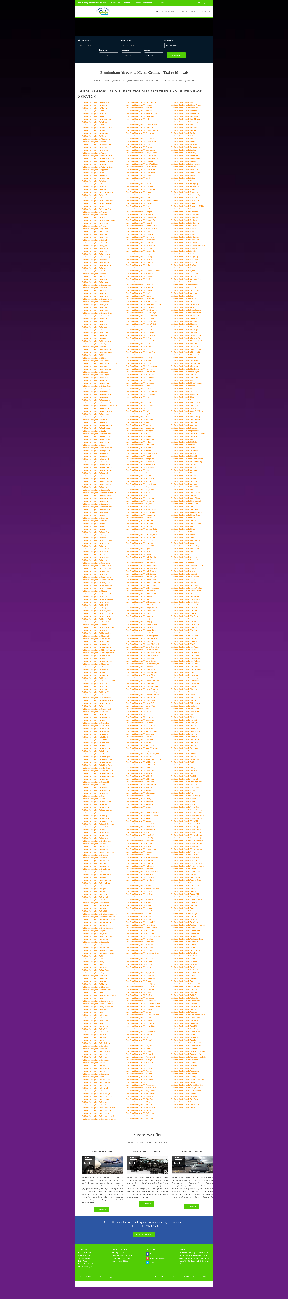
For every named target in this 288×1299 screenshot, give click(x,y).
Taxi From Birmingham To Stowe (183, 518)
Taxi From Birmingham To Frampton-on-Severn (99, 1119)
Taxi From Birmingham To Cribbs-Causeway (98, 821)
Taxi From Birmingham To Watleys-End (185, 916)
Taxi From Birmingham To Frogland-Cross (141, 113)
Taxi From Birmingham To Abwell (94, 116)
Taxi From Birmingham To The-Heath (184, 630)
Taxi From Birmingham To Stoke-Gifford (185, 498)
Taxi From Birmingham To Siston (183, 386)
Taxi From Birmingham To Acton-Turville (96, 119)
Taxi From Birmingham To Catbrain (94, 574)
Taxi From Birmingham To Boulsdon (95, 392)
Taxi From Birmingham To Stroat (183, 529)
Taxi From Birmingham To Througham (185, 683)
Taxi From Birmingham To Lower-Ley (140, 667)
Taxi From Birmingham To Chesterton (95, 644)
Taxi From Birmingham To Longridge (139, 627)
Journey (147, 50)
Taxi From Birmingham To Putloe (183, 178)
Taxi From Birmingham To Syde (182, 563)
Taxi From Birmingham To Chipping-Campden (98, 650)
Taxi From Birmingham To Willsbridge (184, 998)
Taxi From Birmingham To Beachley (95, 296)
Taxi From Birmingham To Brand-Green (96, 436)
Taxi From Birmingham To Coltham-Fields (97, 765)
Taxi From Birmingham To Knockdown (140, 515)
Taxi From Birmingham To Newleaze (139, 894)
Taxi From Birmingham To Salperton (184, 282)
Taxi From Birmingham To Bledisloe (95, 378)
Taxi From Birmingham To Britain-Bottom (97, 467)
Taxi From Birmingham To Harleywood (140, 245)
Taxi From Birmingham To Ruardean (184, 248)
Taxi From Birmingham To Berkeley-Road (97, 316)
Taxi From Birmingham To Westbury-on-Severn (188, 925)
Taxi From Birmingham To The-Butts (184, 608)
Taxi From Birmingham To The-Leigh (184, 636)
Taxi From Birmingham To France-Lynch (141, 102)
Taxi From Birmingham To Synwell (183, 568)
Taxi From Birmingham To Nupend (139, 967)
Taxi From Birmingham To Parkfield (139, 1077)
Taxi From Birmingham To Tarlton (183, 579)
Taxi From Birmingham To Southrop (184, 428)
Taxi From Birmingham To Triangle (183, 756)
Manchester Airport (85, 1267)
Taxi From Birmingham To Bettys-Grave (96, 327)
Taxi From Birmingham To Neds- (138, 855)
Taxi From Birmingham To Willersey (184, 992)
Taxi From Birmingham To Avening (94, 212)
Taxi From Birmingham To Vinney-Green (185, 872)
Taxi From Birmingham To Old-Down (140, 992)
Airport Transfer (102, 1151)
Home (156, 11)
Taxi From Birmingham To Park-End (139, 1068)
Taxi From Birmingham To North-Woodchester (143, 936)
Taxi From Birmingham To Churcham (95, 664)
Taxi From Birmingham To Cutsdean (95, 838)
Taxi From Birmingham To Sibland (183, 374)
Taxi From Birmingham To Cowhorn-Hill (96, 802)
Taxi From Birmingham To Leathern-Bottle (141, 529)
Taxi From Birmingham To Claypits (94, 686)
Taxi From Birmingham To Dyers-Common (97, 928)
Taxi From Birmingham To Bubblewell (95, 515)
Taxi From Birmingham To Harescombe (140, 240)
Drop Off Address (128, 40)
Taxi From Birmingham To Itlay (137, 433)
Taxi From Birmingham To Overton (139, 1034)
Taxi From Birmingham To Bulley (94, 524)
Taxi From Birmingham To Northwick (139, 950)
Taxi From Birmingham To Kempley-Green (141, 453)
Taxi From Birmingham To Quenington (185, 186)
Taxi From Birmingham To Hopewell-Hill (141, 377)
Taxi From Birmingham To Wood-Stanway (186, 1026)
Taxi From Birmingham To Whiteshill (184, 961)
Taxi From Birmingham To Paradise (139, 1065)
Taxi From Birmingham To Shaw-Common (186, 335)
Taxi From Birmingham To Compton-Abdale (98, 771)
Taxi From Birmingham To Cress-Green (96, 818)
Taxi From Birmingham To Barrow (94, 268)
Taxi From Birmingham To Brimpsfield (95, 462)
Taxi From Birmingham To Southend (184, 425)
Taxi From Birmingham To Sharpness (184, 332)
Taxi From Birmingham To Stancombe (184, 450)
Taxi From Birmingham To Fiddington (95, 1060)
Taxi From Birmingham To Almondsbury (96, 139)
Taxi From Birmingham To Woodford (184, 1040)
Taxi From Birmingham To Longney (139, 622)
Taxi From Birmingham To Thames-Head (185, 599)
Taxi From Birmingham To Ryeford (183, 265)
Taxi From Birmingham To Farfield (94, 1049)
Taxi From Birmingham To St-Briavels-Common (188, 433)
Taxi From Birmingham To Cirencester (95, 675)
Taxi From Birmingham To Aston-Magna (96, 198)
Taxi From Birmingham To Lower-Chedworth (142, 644)
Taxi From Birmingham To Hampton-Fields (141, 217)
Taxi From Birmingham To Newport (139, 902)
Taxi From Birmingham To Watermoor (184, 911)
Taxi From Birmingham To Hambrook (139, 209)
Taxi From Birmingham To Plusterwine (185, 113)
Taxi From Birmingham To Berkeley (95, 319)
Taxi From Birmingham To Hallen (138, 198)
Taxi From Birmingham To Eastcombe (95, 942)
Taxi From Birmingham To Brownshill (95, 512)
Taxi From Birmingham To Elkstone (94, 981)
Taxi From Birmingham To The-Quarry (185, 655)
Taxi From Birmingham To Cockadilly (95, 723)
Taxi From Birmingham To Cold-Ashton (96, 734)
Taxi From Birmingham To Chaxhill (94, 630)
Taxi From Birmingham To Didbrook (95, 858)
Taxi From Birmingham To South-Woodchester (187, 419)
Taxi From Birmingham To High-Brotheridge (142, 316)
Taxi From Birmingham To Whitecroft (184, 959)
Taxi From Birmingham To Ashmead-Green (97, 192)
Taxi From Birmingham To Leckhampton (141, 537)
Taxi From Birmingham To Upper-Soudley (186, 846)
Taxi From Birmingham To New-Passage (140, 877)
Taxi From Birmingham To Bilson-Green (96, 341)
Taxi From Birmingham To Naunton (139, 852)
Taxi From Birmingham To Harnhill (139, 248)
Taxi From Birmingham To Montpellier (140, 801)
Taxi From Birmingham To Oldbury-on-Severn (143, 1003)
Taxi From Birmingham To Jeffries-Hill (140, 439)
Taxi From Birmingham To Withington (184, 1023)
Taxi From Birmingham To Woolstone (184, 1065)
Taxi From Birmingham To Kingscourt (140, 490)
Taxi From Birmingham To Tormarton (184, 728)
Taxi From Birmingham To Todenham (184, 725)
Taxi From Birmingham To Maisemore (140, 720)
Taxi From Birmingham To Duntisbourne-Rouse (99, 919)
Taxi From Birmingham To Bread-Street (96, 439)
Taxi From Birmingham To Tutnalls (183, 773)
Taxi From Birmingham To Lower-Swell (140, 700)
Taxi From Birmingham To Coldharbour (96, 743)
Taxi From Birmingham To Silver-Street (185, 380)
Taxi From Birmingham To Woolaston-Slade (186, 1054)
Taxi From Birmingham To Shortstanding (185, 363)
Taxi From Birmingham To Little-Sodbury (141, 585)
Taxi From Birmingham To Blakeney (95, 372)
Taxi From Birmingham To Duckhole (95, 900)
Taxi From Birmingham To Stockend (184, 495)
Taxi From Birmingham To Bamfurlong (96, 257)
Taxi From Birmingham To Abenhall (95, 108)
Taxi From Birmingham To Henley (138, 296)
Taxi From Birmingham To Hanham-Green (141, 228)
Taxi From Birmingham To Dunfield (94, 908)
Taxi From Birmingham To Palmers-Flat (140, 1057)
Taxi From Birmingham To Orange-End (140, 1023)
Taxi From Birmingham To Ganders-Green (141, 125)
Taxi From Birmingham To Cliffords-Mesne (97, 700)
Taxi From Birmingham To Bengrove (95, 305)
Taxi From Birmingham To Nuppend (139, 970)
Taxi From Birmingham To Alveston (94, 147)
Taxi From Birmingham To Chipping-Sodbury (98, 653)
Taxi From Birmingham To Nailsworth (140, 841)
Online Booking (168, 11)
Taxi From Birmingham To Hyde (138, 411)
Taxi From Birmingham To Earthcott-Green (97, 936)
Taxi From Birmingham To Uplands (183, 799)
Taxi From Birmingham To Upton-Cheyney (186, 863)
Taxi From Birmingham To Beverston (95, 330)
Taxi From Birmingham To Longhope (139, 616)
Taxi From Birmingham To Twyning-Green (186, 782)
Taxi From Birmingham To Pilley (138, 1102)
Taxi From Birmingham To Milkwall (139, 776)
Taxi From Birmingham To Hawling (139, 276)
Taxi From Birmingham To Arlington (95, 181)
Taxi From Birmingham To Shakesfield (185, 327)
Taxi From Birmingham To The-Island (184, 633)
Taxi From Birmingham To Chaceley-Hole (97, 585)
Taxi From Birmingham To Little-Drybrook (141, 565)
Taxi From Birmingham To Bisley (94, 355)
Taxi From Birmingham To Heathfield (139, 287)
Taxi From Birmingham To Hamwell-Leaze (141, 226)
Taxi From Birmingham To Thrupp (183, 686)
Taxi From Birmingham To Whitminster (185, 970)
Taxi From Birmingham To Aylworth (95, 229)
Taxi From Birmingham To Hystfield (139, 414)
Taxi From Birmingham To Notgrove (139, 959)
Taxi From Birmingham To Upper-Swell (185, 852)
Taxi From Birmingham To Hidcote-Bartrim (141, 310)
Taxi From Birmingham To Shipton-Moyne (186, 349)
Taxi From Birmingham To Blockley (95, 380)
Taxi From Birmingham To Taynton (183, 582)
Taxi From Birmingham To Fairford (94, 1029)
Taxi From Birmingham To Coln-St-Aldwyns (98, 759)
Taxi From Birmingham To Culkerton (95, 835)
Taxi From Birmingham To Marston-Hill (140, 740)
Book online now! (144, 1234)
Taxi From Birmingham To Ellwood (94, 984)
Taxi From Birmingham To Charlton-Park (96, 619)
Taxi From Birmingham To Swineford (184, 560)
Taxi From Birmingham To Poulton (183, 139)
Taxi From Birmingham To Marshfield (139, 737)
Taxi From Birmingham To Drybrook (95, 897)
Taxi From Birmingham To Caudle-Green (96, 577)
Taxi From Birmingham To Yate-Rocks (184, 1099)
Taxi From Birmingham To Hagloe (138, 192)
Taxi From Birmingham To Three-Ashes (185, 681)
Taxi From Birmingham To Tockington (184, 720)
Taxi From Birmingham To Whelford (184, 953)
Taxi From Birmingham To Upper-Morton (186, 832)
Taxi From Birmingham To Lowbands (139, 633)
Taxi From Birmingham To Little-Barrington (142, 560)
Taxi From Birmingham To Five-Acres (95, 1068)
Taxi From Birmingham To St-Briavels (184, 436)
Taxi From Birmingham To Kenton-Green (141, 464)
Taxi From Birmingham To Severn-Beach (185, 316)
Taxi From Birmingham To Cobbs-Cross (96, 717)
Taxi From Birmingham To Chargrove (95, 608)
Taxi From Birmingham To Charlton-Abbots (97, 613)
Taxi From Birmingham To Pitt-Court (139, 1119)
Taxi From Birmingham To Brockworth (96, 490)
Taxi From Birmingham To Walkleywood (185, 877)
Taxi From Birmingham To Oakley (138, 981)
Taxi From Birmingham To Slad (182, 389)
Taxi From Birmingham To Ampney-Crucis (97, 156)
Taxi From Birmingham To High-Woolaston (142, 324)
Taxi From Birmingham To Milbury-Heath (141, 770)
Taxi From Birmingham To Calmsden (95, 552)
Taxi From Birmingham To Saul (182, 296)
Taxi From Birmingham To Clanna (94, 678)
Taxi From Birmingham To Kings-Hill (139, 481)
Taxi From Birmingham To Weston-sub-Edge (187, 939)
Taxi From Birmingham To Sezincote (184, 318)
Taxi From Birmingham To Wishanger (184, 1020)
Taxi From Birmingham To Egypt (93, 973)
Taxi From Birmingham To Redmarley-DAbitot (188, 206)
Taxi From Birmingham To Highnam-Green (141, 335)
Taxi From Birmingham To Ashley (94, 189)
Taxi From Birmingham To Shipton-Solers (186, 355)
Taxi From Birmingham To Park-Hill (139, 1071)
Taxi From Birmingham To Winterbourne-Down (188, 1015)
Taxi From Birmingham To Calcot (94, 546)
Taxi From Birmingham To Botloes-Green (96, 386)
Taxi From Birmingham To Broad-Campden (97, 470)
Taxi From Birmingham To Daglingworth (96, 841)
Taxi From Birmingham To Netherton (139, 869)
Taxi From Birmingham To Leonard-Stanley (142, 546)
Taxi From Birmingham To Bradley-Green (97, 425)
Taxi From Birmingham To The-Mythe (184, 641)
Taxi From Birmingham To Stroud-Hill (184, 535)
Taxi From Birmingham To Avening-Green (97, 209)
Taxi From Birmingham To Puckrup (183, 167)
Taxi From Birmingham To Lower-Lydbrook (142, 672)
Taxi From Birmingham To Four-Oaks (95, 1099)
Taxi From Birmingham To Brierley (94, 456)
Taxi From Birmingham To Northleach (140, 942)
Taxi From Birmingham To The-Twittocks (186, 669)
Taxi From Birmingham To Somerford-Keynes (187, 411)
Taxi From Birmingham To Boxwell (94, 422)
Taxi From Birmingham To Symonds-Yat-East (187, 565)
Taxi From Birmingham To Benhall (94, 307)
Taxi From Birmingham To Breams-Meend (97, 448)
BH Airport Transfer (196, 1253)
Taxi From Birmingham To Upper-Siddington (187, 841)
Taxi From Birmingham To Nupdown (139, 964)
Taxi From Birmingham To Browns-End (96, 510)
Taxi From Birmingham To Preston (183, 150)
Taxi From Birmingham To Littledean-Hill (141, 594)
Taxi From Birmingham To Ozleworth (139, 1048)
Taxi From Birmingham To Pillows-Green (141, 1107)
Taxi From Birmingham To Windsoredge (185, 1006)
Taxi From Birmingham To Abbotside (95, 105)
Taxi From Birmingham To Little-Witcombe (141, 591)
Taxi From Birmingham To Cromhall (95, 827)
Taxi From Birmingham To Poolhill (183, 125)
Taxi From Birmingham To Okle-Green (140, 987)
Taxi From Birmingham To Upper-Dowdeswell (187, 815)
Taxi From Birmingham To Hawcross (139, 268)
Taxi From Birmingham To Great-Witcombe (142, 167)
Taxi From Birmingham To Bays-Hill (95, 290)
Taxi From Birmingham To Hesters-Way (140, 299)
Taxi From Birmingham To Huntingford (140, 405)
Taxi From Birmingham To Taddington (184, 574)
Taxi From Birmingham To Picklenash (139, 1096)
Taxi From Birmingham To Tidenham (184, 700)
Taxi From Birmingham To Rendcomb (184, 212)
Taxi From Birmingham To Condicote (95, 779)
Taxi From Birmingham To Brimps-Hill (96, 459)
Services (181, 11)
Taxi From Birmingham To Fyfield (138, 119)
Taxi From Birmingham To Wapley (183, 891)
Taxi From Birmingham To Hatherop (139, 265)
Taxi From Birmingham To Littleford (139, 599)
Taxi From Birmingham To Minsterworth (140, 787)
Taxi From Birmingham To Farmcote (95, 1054)
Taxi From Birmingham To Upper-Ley (184, 827)
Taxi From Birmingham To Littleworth (140, 605)
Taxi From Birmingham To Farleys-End (96, 1051)
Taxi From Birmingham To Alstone (94, 142)
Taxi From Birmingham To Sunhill (183, 551)
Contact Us (205, 11)
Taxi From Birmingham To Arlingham (95, 178)
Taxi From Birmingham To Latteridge (139, 523)
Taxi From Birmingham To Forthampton (96, 1082)
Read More (101, 1209)
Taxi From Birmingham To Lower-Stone (140, 697)
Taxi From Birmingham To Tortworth (184, 734)
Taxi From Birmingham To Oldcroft (139, 1009)
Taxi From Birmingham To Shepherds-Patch (186, 341)
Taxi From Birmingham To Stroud (183, 537)
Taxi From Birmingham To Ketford (138, 470)
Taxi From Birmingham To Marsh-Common (142, 731)
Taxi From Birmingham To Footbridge (95, 1074)
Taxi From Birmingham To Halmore (139, 203)
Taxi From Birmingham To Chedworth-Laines (98, 633)
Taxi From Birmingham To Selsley (183, 307)
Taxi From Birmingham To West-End (184, 919)
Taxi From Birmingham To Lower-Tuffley (141, 703)
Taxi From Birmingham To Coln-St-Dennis (97, 762)
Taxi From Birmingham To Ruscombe (184, 259)
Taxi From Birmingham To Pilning (138, 1110)
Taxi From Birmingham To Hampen (139, 212)
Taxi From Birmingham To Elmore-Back (96, 990)
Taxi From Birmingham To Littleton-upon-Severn (143, 602)
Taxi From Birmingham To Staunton (184, 481)
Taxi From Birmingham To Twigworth (184, 779)
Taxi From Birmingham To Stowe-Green (185, 515)
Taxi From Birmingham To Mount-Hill (140, 824)
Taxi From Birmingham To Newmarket (140, 897)
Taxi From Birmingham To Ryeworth (184, 268)
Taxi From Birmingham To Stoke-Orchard (186, 501)
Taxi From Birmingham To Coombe (94, 787)
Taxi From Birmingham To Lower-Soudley (141, 692)
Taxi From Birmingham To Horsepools (140, 383)
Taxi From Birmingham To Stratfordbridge (186, 523)
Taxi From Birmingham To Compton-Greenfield (99, 776)
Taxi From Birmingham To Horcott (138, 380)
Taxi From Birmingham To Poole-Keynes (185, 122)
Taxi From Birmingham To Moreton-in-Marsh (142, 813)
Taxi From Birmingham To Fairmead (95, 1032)
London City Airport (85, 1264)
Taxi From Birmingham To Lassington (140, 521)
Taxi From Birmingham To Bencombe (95, 302)
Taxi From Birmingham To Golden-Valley (141, 141)
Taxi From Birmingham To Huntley (139, 408)
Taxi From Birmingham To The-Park (184, 644)
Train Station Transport (147, 1151)
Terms (102, 1277)
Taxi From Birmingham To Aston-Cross (96, 195)
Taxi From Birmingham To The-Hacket (185, 624)
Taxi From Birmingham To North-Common (141, 928)
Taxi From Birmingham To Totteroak (184, 737)
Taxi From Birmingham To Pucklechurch (185, 164)
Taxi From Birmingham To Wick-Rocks (185, 978)
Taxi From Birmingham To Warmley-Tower (186, 900)
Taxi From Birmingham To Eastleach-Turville (98, 953)
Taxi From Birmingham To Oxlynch (139, 1046)
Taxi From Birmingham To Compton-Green (97, 773)
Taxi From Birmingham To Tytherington (185, 787)
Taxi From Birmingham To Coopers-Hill (96, 793)
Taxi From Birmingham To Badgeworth (96, 234)
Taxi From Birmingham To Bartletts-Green (97, 271)
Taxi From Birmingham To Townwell (184, 745)
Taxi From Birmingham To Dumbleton (95, 905)
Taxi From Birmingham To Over (137, 1029)
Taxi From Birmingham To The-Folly (184, 622)
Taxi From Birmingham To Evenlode (95, 1015)
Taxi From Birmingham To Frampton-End (96, 1113)
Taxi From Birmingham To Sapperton (184, 293)
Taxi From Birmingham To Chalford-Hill (96, 594)
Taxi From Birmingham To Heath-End (140, 285)
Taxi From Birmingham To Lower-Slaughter (142, 689)
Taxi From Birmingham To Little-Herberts (141, 571)
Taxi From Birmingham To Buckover (95, 521)
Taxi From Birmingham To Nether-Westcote (142, 857)
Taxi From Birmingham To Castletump (95, 571)
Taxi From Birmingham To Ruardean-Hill (185, 243)
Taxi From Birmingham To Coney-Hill (95, 782)
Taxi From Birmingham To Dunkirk (94, 911)
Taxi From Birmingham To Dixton (94, 863)
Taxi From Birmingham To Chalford (94, 597)
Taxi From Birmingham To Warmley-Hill (185, 897)
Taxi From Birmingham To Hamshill (139, 223)
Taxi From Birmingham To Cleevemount (96, 695)
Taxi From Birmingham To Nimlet (138, 916)
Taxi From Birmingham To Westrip (183, 945)
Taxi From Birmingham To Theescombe (185, 675)
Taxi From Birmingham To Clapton (94, 684)
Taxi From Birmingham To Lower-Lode (140, 669)
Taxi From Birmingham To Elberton (94, 976)
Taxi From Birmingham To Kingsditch (140, 492)
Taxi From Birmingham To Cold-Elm (95, 740)
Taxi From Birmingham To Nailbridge (139, 838)
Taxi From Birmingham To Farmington (95, 1057)
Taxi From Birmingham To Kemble (138, 450)
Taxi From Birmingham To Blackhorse (95, 361)
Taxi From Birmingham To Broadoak (95, 473)
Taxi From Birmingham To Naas (137, 832)
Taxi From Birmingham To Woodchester (185, 1032)
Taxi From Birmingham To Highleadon (140, 332)
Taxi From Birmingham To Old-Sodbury (140, 998)
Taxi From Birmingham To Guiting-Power (141, 189)
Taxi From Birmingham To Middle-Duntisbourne (143, 759)
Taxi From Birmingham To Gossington (140, 147)
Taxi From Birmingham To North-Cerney (141, 925)
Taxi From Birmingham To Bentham (95, 310)
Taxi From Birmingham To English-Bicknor (97, 1007)
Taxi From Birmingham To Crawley (94, 816)
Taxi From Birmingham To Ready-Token (185, 200)
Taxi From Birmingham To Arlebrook (95, 175)
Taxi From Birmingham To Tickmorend (185, 692)
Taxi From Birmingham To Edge (93, 964)
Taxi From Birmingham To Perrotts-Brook (141, 1088)
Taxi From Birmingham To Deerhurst (95, 855)
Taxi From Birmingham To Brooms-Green (97, 507)
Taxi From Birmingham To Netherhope (140, 866)
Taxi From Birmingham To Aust (93, 206)
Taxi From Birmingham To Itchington (139, 431)
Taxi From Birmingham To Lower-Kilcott (141, 661)
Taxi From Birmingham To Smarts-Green (185, 403)
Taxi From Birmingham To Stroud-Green (185, 532)
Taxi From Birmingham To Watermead (184, 908)
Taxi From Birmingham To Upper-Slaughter (186, 843)
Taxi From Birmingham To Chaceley (95, 591)
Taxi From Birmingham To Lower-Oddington (142, 681)
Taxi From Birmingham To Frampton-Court (97, 1110)
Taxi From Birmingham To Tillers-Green (185, 703)
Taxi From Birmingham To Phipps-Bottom (141, 1093)
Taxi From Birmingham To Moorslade (139, 810)
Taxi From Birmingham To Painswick (139, 1054)
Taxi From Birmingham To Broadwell (95, 479)
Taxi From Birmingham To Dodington (95, 866)
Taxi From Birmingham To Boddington (96, 383)
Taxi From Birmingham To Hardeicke (139, 234)
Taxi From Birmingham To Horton (138, 389)
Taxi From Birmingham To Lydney (138, 711)
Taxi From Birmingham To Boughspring (96, 389)
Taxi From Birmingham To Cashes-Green (96, 566)
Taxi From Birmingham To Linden (138, 551)
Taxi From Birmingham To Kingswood (140, 501)
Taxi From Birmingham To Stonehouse (185, 509)
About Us (193, 11)
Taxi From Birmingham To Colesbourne (96, 748)
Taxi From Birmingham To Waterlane (184, 905)
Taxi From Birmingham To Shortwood (184, 366)
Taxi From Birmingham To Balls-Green (96, 254)
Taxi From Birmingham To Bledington (95, 375)
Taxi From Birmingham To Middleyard (140, 768)
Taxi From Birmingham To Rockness (184, 220)
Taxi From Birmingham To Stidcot (183, 490)
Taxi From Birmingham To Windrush (184, 1003)
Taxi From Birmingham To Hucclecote (140, 400)
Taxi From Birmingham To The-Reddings (185, 661)
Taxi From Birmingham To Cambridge (95, 557)
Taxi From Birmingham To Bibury (94, 338)
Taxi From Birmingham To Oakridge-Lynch (142, 984)
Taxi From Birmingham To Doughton (95, 877)
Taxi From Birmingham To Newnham (139, 900)
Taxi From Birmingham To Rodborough (185, 226)
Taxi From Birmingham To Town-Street (185, 740)
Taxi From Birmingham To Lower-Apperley (142, 636)
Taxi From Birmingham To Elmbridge (95, 987)
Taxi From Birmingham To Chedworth (95, 636)
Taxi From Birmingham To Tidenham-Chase (186, 697)
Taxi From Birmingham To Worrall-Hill (185, 1074)
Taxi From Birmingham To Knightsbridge (141, 512)
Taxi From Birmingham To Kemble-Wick (141, 448)
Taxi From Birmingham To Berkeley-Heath (97, 313)
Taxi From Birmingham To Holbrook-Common (143, 366)
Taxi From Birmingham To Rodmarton (184, 234)
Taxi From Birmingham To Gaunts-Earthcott (142, 130)
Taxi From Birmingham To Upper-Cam (185, 807)
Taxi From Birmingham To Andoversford (96, 164)
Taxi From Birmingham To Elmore (94, 992)
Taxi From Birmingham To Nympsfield (140, 973)
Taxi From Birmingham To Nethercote (140, 860)
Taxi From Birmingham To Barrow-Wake (96, 265)
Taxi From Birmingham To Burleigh (94, 529)
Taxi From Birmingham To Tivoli (183, 717)
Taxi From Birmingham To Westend (183, 928)
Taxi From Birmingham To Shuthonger (185, 372)
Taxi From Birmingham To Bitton (94, 358)
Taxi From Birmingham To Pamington (139, 1060)
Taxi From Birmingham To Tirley (183, 714)
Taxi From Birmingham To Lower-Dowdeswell (143, 652)
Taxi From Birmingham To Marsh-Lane (140, 734)
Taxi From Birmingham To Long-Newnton (141, 608)
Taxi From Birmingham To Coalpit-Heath (96, 709)
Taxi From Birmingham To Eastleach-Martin (97, 950)
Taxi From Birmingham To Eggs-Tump (95, 970)
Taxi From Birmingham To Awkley (94, 215)
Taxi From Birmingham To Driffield (94, 894)
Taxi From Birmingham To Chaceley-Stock (97, 588)
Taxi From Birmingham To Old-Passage (140, 995)
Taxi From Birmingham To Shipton (183, 358)
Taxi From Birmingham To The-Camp (184, 610)
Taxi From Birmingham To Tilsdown (184, 706)
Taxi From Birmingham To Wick (182, 981)
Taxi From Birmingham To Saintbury (184, 276)
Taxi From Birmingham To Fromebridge (140, 116)
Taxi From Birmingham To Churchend (95, 670)
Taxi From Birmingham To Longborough (141, 610)
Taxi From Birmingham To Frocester (139, 111)
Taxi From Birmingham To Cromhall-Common (98, 824)
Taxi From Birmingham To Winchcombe (185, 1001)
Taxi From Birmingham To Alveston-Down (97, 144)
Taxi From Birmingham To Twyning (184, 784)
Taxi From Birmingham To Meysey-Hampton (142, 754)
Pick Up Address (84, 40)
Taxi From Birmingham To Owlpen (139, 1037)
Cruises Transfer (192, 1151)
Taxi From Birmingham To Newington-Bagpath (143, 888)
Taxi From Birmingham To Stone (182, 506)
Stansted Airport (84, 1258)
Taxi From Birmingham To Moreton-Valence (142, 815)
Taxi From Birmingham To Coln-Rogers (96, 757)
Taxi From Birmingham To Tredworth (184, 751)
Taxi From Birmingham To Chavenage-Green (98, 627)
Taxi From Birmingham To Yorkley (183, 1107)
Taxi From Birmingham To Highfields (139, 330)
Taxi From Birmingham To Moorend (139, 807)
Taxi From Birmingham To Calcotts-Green (97, 549)
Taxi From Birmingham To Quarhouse (184, 181)
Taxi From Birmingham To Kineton (139, 476)
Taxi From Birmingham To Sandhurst (184, 285)
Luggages (125, 50)
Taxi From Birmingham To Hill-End (139, 346)
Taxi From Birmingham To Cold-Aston (95, 737)
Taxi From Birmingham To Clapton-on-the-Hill (98, 681)
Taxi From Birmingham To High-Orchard (141, 321)
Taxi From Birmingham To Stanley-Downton (187, 459)
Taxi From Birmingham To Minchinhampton (142, 784)
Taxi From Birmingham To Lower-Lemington (142, 664)
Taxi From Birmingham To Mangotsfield (140, 725)
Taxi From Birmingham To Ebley (93, 956)
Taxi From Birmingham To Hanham (139, 231)
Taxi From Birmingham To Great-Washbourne (142, 164)
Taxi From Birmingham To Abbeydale (95, 102)
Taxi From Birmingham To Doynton (94, 889)
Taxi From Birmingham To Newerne (139, 886)
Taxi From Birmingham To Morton (138, 821)
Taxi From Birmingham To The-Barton (185, 602)
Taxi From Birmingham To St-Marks (184, 442)
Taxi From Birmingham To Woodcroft (184, 1034)
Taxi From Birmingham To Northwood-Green (142, 953)
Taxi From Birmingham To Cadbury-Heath (97, 540)
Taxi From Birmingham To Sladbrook (184, 391)
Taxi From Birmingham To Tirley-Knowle (186, 711)
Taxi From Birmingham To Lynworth (139, 717)
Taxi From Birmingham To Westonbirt (184, 942)
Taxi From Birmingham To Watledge (184, 914)
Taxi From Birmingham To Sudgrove (184, 543)
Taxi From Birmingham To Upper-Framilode (187, 818)
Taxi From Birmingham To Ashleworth (95, 187)
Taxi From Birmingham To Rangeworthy (185, 195)
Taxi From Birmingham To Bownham (95, 414)
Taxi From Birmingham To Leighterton (140, 543)
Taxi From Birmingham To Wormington (185, 1071)
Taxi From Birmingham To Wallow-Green (186, 880)
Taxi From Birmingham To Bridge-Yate (96, 451)
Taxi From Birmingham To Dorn (93, 872)
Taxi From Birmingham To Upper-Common (186, 813)
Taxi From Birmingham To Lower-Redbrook (142, 686)
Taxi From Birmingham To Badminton (95, 237)
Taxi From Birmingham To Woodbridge (185, 1029)
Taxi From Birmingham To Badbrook (95, 232)
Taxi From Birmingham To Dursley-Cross (96, 922)
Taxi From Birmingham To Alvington (95, 150)
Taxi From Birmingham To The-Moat (184, 638)
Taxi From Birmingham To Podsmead (184, 116)
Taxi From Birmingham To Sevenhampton (186, 313)
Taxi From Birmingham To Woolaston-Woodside (188, 1057)
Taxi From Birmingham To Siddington (184, 377)
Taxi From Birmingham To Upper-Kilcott (185, 824)
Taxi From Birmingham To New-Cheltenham (142, 872)
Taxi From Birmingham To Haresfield (139, 243)
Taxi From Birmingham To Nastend (139, 843)
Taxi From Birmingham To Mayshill (139, 751)
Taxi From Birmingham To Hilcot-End (140, 341)
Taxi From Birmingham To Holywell (139, 369)
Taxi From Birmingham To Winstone (184, 1012)
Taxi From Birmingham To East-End (95, 939)
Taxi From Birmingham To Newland (139, 891)
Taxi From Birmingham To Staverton (184, 484)
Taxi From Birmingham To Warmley (184, 902)
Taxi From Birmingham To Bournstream (96, 400)
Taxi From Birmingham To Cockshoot (95, 729)
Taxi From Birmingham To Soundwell (184, 414)
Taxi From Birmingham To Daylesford (95, 849)
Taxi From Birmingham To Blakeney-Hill (96, 369)
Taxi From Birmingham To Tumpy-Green (185, 765)
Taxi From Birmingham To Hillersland (140, 355)
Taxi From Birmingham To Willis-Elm (184, 995)
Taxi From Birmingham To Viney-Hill (184, 869)
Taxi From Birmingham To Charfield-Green (97, 599)
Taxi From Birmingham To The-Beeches (185, 605)
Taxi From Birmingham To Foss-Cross (95, 1091)
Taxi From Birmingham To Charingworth (96, 611)
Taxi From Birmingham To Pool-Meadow (185, 119)
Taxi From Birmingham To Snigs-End (184, 405)
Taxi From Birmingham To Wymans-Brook (186, 1091)
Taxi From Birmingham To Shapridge (184, 330)
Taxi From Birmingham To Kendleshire (140, 462)
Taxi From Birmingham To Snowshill (184, 408)
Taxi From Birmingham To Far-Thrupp (95, 1046)
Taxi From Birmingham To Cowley (94, 804)
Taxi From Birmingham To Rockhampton (185, 217)
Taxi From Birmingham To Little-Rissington (142, 577)
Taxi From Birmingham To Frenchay (139, 105)
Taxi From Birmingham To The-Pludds (185, 647)
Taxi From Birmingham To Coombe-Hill (96, 785)
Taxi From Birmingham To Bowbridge (95, 408)
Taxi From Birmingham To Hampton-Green (141, 220)
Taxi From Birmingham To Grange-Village (141, 153)
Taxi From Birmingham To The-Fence (184, 616)
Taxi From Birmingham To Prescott (183, 141)
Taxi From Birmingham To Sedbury (183, 301)
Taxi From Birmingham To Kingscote (139, 487)
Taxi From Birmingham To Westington (184, 936)
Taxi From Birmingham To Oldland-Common (142, 1015)
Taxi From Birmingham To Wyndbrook (185, 1093)
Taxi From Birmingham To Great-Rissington (142, 158)
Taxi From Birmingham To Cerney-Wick (96, 583)
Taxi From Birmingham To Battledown (95, 282)
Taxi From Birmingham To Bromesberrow (97, 495)
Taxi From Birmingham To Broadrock (95, 476)
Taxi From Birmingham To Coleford (94, 745)
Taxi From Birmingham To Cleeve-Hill (95, 692)
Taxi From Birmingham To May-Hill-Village (142, 748)
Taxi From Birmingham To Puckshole (184, 170)
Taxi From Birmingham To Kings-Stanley (141, 484)
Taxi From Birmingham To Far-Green (95, 1040)
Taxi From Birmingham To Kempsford (140, 459)
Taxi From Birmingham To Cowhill (94, 799)
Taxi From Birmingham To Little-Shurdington (142, 579)
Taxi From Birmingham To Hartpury (139, 257)
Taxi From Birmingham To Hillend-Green (141, 352)
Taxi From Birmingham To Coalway (95, 712)
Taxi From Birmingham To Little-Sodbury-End (143, 582)
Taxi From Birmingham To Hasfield (139, 259)
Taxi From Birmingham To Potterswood (185, 136)
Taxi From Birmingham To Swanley (184, 554)
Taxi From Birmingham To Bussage (94, 535)
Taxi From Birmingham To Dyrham (94, 934)
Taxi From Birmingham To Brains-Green (96, 434)
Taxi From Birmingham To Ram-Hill (184, 189)
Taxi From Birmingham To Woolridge (184, 1062)
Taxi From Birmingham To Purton (183, 175)
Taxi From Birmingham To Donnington (96, 869)
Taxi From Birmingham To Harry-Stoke (140, 254)
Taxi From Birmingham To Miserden (139, 790)
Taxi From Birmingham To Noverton (139, 961)
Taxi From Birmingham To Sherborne (184, 346)
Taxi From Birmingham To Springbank (185, 431)
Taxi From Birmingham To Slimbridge (184, 394)
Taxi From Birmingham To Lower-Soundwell (142, 695)
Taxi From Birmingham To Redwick (184, 209)
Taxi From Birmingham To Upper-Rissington (187, 838)
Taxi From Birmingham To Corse (93, 796)
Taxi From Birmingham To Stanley (183, 464)
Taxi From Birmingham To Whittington (185, 973)
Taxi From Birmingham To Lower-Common (142, 650)
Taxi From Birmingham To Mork (138, 818)
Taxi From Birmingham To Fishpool (94, 1065)
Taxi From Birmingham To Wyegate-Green (186, 1088)
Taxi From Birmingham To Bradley (94, 431)
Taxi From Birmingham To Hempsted (139, 290)
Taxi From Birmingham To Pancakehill (140, 1062)
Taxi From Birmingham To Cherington (95, 641)
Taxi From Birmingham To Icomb (138, 417)
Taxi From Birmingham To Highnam (139, 338)
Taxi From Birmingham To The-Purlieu (185, 652)
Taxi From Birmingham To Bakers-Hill (95, 251)
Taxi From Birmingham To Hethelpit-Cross (141, 301)
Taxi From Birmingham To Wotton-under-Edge (187, 1079)
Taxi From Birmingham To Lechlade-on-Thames (143, 532)
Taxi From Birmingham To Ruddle (183, 251)
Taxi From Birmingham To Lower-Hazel (140, 658)
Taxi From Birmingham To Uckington (184, 790)
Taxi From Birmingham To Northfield (139, 939)
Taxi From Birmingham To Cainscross (95, 543)
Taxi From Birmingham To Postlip (183, 133)
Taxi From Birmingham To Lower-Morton (141, 678)
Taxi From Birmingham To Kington (139, 504)
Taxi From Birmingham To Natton (138, 846)
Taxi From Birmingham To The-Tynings (185, 672)
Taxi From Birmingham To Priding (183, 153)
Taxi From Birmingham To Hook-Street (140, 374)
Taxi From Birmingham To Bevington (95, 333)
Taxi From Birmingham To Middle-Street (140, 762)
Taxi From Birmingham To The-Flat (183, 619)
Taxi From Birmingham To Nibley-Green (141, 911)
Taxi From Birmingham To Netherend (139, 863)
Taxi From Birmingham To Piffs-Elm (139, 1099)
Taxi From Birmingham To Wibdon (183, 975)
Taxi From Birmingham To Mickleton (139, 756)
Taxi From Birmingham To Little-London (141, 574)
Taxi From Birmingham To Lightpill (139, 549)
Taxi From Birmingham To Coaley (94, 706)
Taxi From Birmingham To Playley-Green (186, 105)
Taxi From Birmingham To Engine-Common (97, 1004)
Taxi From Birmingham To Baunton (94, 288)
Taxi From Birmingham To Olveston (139, 1020)
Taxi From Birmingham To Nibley (138, 914)
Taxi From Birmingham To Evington (95, 1021)
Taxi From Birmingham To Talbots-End (185, 577)
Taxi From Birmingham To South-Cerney (185, 417)
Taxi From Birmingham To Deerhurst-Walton (98, 852)
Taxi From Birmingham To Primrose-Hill (185, 155)
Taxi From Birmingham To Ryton (183, 271)
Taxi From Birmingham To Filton (93, 1063)
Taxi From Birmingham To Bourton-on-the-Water (99, 406)
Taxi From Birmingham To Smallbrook (185, 400)
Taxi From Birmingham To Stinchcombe (185, 492)
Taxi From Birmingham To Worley (183, 1068)
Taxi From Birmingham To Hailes (138, 195)
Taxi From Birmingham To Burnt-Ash (95, 532)
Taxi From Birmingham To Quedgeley (184, 184)
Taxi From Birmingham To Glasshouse (140, 136)
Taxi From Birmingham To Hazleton (139, 282)
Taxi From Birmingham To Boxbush (95, 420)
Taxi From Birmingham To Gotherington (140, 150)
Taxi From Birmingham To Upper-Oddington (187, 835)
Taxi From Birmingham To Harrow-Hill (140, 251)
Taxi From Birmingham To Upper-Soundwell (187, 849)
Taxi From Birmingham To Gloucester (139, 139)
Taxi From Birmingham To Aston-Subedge (97, 203)
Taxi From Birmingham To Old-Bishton (140, 989)
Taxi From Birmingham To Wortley (183, 1077)
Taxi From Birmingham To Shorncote (184, 360)
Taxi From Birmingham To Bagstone (95, 248)
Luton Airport (83, 1261)
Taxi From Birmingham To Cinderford (95, 672)
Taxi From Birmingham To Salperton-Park (186, 279)
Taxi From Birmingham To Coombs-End (96, 790)
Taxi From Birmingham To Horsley (138, 386)
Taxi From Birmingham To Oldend (138, 1012)
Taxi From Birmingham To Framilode (95, 1105)
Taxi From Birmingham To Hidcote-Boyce (141, 313)
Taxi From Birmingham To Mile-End (139, 773)
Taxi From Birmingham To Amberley (95, 153)
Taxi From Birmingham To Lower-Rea (140, 683)
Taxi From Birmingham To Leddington (140, 540)
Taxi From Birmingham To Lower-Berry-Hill (142, 638)
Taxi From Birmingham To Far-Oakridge (96, 1043)
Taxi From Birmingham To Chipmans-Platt (97, 647)
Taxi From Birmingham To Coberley (95, 720)
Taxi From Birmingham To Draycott (94, 891)
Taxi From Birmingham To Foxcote (94, 1102)
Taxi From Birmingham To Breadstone (95, 442)
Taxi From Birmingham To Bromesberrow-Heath (99, 493)
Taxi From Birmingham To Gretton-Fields (141, 181)
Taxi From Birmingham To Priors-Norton (185, 158)
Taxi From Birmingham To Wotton (183, 1082)
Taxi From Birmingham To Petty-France (140, 1091)
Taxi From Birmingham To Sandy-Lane (185, 290)
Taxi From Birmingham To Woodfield (184, 1037)
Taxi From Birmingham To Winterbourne (185, 1018)
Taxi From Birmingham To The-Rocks (184, 664)
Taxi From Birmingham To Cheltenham (96, 639)
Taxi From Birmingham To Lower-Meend (141, 675)
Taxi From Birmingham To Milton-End (140, 782)
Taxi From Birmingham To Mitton (138, 796)
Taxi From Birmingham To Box (93, 417)
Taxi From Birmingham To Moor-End (139, 804)
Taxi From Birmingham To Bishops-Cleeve (97, 349)
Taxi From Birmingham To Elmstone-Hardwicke (99, 995)
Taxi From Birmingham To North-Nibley (140, 933)
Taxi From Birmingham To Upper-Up (184, 855)
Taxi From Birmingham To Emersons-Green (97, 1001)
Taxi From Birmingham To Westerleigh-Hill (186, 930)
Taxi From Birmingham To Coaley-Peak (96, 703)
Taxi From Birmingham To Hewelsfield (140, 307)
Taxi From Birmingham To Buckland (95, 518)
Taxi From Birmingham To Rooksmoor (185, 237)
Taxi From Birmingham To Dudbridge (95, 903)
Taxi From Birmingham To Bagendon (95, 243)
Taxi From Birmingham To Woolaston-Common (188, 1051)
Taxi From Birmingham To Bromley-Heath (97, 498)
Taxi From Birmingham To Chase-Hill (95, 622)
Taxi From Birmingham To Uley (182, 793)
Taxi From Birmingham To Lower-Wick (140, 706)
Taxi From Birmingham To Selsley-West (185, 304)
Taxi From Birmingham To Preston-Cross (185, 147)
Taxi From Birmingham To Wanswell (184, 888)
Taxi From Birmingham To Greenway (139, 175)
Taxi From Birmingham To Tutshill (183, 776)
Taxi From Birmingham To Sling (182, 397)
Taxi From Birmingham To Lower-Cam (140, 641)
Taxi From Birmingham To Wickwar (184, 989)
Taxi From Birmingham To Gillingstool (140, 133)
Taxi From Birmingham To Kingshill (139, 495)
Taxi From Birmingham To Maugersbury (140, 745)
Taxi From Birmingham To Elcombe (94, 978)
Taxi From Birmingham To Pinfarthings (140, 1113)
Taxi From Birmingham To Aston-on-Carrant (98, 201)
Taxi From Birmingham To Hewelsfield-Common (144, 304)
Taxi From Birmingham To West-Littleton (185, 922)
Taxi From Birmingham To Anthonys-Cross (97, 167)
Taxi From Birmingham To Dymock (94, 931)
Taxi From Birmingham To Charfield (95, 605)
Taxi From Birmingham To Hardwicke (140, 237)
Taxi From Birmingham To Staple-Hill (184, 476)
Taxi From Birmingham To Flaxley (94, 1071)
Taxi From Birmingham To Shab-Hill (184, 321)
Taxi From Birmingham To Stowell (183, 521)
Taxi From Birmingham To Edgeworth (95, 967)
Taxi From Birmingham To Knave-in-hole (141, 509)
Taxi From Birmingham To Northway (139, 947)
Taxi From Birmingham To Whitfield (184, 967)
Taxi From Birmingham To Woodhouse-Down (187, 1043)
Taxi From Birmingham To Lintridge (139, 554)
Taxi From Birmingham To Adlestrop (95, 122)
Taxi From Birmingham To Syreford (184, 571)
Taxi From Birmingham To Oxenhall (139, 1040)
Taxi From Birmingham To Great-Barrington (142, 155)
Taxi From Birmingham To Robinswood (185, 214)
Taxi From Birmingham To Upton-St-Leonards (187, 866)
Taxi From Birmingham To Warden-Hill (185, 894)
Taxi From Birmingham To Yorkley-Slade (185, 1105)
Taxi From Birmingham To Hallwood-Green (142, 200)
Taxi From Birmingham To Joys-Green (140, 445)
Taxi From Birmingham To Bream (94, 445)
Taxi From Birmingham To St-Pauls (183, 445)
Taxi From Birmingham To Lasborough (140, 518)
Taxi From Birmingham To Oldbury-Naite (141, 1001)
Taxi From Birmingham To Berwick (94, 324)
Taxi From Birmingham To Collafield (95, 754)
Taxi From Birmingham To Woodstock (184, 1048)
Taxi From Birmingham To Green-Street (140, 172)
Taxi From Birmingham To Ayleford (94, 226)
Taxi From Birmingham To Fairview (94, 1035)
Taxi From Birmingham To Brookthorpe (96, 504)
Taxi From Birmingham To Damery (94, 844)
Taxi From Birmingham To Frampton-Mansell (98, 1116)
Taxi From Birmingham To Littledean (139, 596)
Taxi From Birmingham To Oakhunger (140, 975)
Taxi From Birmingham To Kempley (139, 456)
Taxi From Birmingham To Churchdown (96, 667)
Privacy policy (111, 1277)
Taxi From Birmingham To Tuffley (183, 762)
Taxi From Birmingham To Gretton (138, 184)
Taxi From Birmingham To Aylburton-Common (98, 220)
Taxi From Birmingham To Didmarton (95, 861)
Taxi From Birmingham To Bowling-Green (97, 411)
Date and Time (170, 40)
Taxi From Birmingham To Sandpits (183, 287)
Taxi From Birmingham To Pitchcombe (140, 1116)
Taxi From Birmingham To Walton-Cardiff (186, 886)
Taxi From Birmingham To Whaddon (184, 947)
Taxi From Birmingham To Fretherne (139, 108)
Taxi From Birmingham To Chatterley (95, 625)
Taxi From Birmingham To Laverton (139, 526)
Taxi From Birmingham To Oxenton (139, 1043)
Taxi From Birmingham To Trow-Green (185, 759)
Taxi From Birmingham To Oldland (139, 1018)
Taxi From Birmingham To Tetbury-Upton (186, 591)
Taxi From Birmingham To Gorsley (138, 144)
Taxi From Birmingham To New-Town (140, 880)
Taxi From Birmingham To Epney (94, 1009)
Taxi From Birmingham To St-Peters (184, 448)
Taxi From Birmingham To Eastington (95, 948)
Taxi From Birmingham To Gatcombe (139, 127)
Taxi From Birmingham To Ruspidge (184, 262)
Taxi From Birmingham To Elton (93, 998)
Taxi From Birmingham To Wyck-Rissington (187, 1085)
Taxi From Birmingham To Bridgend (95, 453)
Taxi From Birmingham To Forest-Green (96, 1080)
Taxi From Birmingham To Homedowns (140, 372)
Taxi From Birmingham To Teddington (184, 585)
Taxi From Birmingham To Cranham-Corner (97, 810)
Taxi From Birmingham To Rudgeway (184, 257)
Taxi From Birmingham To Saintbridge (184, 273)
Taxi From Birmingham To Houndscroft (140, 394)
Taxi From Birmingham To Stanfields (184, 456)
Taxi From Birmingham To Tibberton (184, 689)
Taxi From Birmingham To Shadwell (184, 324)
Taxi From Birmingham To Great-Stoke (140, 161)
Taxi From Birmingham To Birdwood (95, 347)
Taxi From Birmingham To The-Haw (184, 627)
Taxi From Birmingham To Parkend (139, 1074)
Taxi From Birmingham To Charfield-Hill (96, 602)
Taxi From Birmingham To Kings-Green (140, 478)
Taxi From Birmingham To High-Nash (140, 318)
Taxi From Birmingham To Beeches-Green (97, 299)
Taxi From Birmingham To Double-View (96, 875)
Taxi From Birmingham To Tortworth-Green (186, 731)
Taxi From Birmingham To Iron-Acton (140, 428)
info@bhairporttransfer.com (95, 3)
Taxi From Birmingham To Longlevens (140, 619)
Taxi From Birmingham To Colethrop (95, 751)
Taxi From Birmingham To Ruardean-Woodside (188, 245)
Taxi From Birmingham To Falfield (94, 1037)
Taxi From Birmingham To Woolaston (184, 1060)
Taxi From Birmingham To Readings (184, 198)
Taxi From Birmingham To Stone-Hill (184, 504)
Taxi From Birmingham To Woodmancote (186, 1046)
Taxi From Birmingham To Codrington (95, 731)
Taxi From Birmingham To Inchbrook (139, 419)
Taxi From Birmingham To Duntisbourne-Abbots (99, 914)
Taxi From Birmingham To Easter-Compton (97, 945)
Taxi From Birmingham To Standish (183, 453)
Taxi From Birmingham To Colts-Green (96, 768)
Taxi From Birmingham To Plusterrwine (185, 111)
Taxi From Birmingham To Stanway (184, 473)
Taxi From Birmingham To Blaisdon (94, 366)
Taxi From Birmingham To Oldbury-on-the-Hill (143, 1006)
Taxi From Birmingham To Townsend (184, 742)
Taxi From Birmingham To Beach (94, 293)
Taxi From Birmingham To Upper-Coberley (186, 810)
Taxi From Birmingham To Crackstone (95, 807)
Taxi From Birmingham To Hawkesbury (140, 273)
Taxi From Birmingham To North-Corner (140, 930)
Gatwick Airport (84, 1255)
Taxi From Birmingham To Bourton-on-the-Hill (98, 403)
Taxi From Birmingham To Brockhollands (96, 484)
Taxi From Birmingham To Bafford (94, 240)
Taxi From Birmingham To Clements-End (96, 698)
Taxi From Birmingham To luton (137, 709)
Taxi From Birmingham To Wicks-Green (185, 987)
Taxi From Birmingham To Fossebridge (96, 1094)
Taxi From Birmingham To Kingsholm (140, 498)
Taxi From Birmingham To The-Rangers (185, 658)
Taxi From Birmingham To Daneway (95, 846)
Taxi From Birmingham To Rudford (183, 254)
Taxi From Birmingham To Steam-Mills (185, 487)
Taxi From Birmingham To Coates (94, 714)
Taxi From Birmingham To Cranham (95, 813)
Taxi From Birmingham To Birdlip (94, 344)
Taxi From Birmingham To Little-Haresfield (141, 568)
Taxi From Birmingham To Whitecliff (184, 956)
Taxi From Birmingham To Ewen (93, 1023)
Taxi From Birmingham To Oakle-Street (140, 978)
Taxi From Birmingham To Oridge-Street (140, 1026)
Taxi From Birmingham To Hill (137, 349)
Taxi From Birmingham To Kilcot (138, 473)
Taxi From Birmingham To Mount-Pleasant (141, 827)
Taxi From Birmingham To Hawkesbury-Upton (143, 271)
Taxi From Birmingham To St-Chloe (184, 439)
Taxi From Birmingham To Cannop (94, 560)
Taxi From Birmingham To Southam (184, 422)
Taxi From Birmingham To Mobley (138, 799)
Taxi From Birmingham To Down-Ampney (97, 880)
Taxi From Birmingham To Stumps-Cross (185, 540)
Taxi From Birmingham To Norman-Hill (140, 922)
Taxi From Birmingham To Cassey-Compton (97, 568)
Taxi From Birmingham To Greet (138, 178)
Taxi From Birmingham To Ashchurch (95, 184)
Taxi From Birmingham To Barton (94, 276)
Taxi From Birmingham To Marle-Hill (139, 728)
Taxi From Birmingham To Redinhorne (185, 203)
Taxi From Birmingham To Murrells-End (140, 829)
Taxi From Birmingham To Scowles (183, 299)
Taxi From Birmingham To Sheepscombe (185, 338)
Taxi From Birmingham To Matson (138, 742)
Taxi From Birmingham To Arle (93, 173)
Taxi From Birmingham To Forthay (94, 1085)
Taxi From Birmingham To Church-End (96, 658)
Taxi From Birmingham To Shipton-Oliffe (186, 352)
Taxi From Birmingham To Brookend (95, 501)
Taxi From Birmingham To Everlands (95, 1018)
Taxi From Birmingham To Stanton (183, 467)
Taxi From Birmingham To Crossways (95, 832)
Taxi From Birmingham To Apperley (95, 170)
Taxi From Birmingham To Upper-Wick (185, 857)
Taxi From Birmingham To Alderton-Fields (97, 128)
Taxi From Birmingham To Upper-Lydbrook (186, 829)
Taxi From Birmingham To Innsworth (139, 425)
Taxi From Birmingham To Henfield (139, 293)
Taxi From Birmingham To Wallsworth (184, 883)
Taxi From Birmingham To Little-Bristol (140, 563)
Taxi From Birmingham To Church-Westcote (97, 661)
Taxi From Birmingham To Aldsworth (95, 133)
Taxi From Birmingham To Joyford (138, 442)
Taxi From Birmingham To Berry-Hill (95, 321)
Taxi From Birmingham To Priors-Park (184, 161)
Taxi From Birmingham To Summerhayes (185, 546)
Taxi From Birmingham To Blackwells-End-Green (99, 363)
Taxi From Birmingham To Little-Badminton (142, 557)
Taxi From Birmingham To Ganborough (140, 122)
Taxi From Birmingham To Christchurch (96, 656)
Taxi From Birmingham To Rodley (183, 231)
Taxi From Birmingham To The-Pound (184, 650)
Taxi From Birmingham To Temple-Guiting (186, 588)
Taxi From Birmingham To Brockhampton (97, 481)
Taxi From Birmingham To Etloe (93, 1012)
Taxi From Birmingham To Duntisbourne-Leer (98, 917)
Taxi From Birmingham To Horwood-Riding (142, 391)
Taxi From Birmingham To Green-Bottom (141, 170)
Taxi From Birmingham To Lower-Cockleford (142, 647)
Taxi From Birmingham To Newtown (139, 908)
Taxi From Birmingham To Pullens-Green (185, 172)
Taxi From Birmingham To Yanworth (184, 1096)
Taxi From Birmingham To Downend (95, 886)
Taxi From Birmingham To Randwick (184, 192)
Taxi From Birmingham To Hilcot (138, 344)
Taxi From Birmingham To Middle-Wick (140, 765)
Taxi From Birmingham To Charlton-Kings (97, 616)
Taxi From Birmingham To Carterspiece (96, 563)
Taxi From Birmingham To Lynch (138, 714)
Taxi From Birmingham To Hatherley (139, 262)
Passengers (103, 50)
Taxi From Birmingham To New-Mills (139, 874)
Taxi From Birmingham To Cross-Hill (95, 830)
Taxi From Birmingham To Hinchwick (140, 360)
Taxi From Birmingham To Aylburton (95, 223)
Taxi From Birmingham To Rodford (183, 228)
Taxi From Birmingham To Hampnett (139, 214)
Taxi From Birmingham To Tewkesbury (185, 596)
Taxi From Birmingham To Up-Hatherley (185, 796)
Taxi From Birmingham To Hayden (138, 279)
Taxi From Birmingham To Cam (93, 554)
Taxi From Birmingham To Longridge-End (141, 624)
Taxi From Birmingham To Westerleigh (185, 933)
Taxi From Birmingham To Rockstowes (185, 223)
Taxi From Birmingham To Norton (138, 956)
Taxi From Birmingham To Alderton (94, 130)
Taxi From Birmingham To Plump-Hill (184, 108)
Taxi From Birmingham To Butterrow (95, 538)
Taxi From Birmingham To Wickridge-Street (186, 984)
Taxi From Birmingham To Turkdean (184, 770)
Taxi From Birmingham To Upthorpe (184, 860)
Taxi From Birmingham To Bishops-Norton (97, 352)
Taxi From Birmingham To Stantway (184, 470)
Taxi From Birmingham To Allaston (94, 136)
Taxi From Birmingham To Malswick (139, 723)
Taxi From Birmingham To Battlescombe (96, 285)
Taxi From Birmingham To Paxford (138, 1082)
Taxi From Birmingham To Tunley (183, 768)
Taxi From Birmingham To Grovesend (140, 186)
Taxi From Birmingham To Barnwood (95, 262)
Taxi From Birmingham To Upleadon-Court (186, 801)
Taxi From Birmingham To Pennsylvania (140, 1085)
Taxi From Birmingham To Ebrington (95, 959)
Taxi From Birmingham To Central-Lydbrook (98, 580)
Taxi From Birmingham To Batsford (94, 279)
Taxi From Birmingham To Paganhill (139, 1051)
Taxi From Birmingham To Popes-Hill (184, 130)
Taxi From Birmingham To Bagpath (94, 246)
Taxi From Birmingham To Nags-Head (140, 835)
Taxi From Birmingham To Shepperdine (185, 344)
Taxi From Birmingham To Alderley (94, 125)
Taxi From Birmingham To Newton (139, 905)
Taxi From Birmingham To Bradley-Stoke (96, 428)
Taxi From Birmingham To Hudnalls (139, 403)
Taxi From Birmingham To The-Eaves (184, 613)
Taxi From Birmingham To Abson (94, 114)
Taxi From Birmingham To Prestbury (184, 144)
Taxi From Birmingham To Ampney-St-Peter (97, 161)
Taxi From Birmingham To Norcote (139, 919)
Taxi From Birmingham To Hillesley (139, 358)
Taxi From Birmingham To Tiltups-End (185, 709)
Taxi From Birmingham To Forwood (95, 1088)
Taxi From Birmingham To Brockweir (95, 487)
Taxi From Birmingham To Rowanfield (185, 240)
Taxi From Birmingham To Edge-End (95, 962)
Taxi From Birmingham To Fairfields (95, 1026)
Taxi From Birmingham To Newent (138, 883)
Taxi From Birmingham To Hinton (138, 363)
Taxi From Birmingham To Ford (93, 1077)
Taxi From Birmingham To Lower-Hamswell (142, 655)
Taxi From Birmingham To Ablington (95, 111)
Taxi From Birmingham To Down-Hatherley (97, 883)
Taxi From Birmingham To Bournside (95, 397)
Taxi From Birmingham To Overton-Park (140, 1032)
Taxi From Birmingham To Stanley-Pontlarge (187, 462)
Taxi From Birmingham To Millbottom (140, 779)
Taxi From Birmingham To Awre (93, 217)
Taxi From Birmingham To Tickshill (183, 695)
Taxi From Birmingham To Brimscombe (96, 465)
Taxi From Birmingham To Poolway (184, 127)
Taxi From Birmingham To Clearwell (95, 689)
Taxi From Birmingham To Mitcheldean (140, 793)
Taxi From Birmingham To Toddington (185, 723)
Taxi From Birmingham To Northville (139, 945)
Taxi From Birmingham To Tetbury (183, 594)
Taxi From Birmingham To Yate (182, 1102)
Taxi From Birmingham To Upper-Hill (184, 821)
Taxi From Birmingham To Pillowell (139, 1105)
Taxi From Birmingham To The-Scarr (184, 667)
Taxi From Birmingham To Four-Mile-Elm (97, 1096)
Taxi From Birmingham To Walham (183, 874)
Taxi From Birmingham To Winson (183, 1009)
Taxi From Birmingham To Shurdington (185, 369)
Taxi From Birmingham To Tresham (183, 754)
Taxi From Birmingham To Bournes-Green (97, 394)
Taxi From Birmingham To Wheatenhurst (185, 950)
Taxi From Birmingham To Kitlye (138, 506)
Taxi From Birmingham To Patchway (139, 1079)
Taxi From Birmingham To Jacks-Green (140, 436)
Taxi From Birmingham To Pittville (183, 102)
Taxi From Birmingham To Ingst (137, 422)
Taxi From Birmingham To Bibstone (94, 335)
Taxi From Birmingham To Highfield (139, 327)
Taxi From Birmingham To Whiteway (184, 964)
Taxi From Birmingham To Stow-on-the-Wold (187, 512)
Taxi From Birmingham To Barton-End (95, 274)
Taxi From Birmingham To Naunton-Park (141, 849)
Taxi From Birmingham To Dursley (94, 925)
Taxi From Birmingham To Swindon (184, 557)
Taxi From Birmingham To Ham (137, 206)
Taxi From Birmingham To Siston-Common (186, 383)
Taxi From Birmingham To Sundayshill (185, 549)
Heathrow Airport (84, 1253)
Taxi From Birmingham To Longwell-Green (142, 630)
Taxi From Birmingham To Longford (139, 613)
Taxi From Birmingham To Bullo (93, 526)
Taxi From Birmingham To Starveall (184, 478)
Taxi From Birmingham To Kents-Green (140, 467)
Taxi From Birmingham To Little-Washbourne (142, 588)
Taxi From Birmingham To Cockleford (95, 726)
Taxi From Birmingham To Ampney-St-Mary (98, 158)
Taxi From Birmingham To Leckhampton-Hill (142, 535)
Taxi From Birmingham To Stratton (183, 526)
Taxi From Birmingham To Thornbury (184, 678)
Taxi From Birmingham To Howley (139, 397)
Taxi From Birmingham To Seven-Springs (186, 310)
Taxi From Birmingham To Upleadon (184, 804)
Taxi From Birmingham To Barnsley (94, 260)
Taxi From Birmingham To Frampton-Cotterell (98, 1108)
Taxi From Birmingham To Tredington (184, 748)
